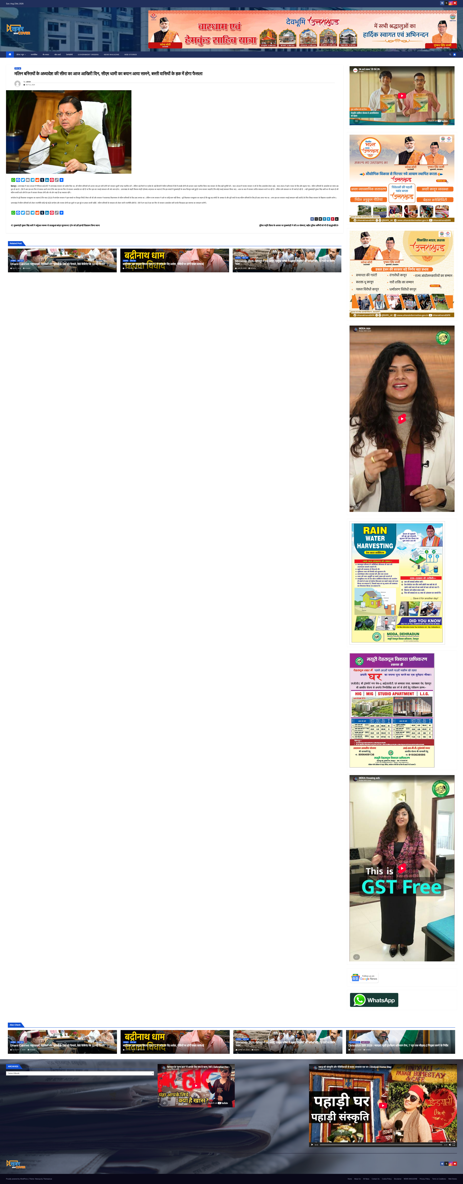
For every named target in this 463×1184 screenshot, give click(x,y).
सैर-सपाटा (46, 55)
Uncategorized (354, 1042)
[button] (450, 54)
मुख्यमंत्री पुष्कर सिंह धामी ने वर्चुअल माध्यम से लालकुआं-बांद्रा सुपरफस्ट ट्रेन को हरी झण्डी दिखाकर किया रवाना (56, 225)
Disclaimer (397, 1179)
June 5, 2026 (356, 1050)
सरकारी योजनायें (365, 1042)
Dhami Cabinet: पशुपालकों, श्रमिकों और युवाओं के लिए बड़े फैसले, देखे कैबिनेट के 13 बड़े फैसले (57, 264)
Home (350, 1179)
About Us (357, 1179)
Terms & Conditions (439, 1179)
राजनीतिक (34, 55)
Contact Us (376, 1179)
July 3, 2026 (130, 1050)
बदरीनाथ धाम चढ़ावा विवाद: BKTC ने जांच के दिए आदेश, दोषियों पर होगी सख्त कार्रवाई (163, 264)
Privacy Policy (425, 1179)
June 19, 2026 (244, 1050)
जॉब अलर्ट (57, 55)
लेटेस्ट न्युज (21, 55)
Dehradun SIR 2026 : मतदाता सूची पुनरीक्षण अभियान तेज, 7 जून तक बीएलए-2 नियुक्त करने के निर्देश (398, 1045)
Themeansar (47, 1179)
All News (366, 1179)
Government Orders (88, 55)
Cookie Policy (387, 1179)
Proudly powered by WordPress (17, 1179)
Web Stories (130, 55)
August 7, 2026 (19, 1050)
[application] (383, 1105)
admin (28, 82)
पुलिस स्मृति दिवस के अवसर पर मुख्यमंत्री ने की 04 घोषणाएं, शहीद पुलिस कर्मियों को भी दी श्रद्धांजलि (297, 225)
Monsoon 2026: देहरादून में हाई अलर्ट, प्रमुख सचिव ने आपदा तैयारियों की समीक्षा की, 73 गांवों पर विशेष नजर (285, 262)
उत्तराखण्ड (125, 260)
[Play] (312, 1145)
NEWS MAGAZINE (111, 55)
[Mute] (450, 1145)
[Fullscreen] (454, 1145)
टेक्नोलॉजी (69, 55)
